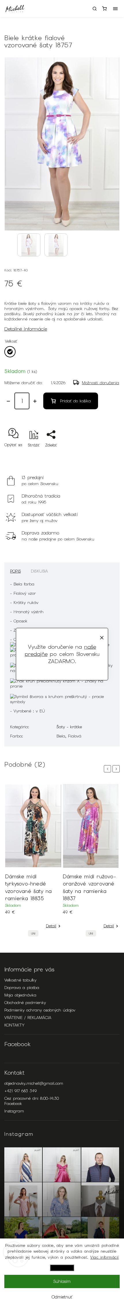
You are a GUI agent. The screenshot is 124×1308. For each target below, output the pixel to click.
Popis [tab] (15, 571)
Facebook (13, 1103)
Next (117, 768)
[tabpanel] (33, 862)
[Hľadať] (94, 8)
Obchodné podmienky (25, 1002)
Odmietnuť (62, 1297)
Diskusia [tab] (39, 571)
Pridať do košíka (75, 401)
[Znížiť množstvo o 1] (8, 401)
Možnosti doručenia (100, 382)
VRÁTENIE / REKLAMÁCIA (27, 1017)
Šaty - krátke (69, 726)
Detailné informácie (25, 329)
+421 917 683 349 (20, 1090)
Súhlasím (62, 1281)
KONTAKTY (14, 1025)
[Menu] (115, 8)
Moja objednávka (20, 995)
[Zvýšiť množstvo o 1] (34, 401)
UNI (33, 933)
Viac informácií (104, 1257)
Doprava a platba (21, 987)
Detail (51, 925)
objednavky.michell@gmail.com (33, 1083)
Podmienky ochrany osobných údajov (39, 1010)
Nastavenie (62, 1267)
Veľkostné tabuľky (20, 980)
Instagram (14, 1111)
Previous (108, 768)
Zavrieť (104, 455)
